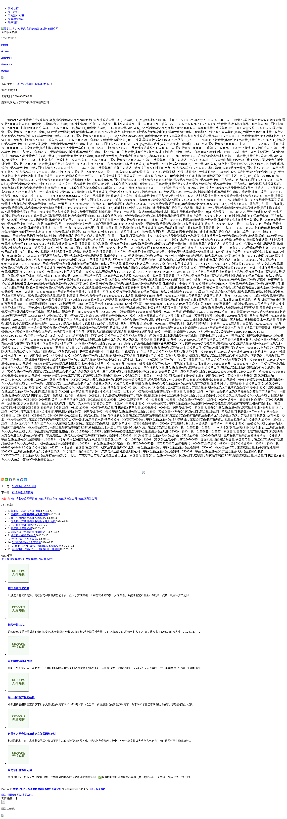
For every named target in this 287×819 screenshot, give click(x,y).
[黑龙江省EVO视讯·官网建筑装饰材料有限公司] (29, 28)
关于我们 (13, 12)
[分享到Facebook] (10, 479)
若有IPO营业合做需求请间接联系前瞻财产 (36, 545)
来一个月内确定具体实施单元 (28, 517)
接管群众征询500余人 (23, 535)
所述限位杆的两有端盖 (24, 538)
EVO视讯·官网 (23, 84)
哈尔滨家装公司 (87, 498)
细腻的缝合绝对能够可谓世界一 (29, 531)
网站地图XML (24, 794)
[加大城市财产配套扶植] (18, 690)
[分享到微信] (6, 479)
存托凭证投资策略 (22, 492)
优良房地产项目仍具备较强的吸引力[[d (33, 521)
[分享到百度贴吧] (21, 479)
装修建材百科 (16, 19)
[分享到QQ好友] (14, 479)
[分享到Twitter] (18, 479)
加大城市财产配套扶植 (21, 697)
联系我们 (13, 22)
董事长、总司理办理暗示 (25, 511)
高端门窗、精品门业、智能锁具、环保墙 (36, 549)
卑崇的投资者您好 (21, 528)
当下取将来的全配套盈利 (26, 542)
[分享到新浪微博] (2, 479)
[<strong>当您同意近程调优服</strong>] (18, 654)
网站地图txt (8, 794)
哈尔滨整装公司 (67, 498)
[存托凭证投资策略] (18, 581)
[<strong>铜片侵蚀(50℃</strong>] (18, 617)
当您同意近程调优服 (24, 486)
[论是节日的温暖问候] (18, 763)
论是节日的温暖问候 (20, 770)
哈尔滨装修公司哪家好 (24, 498)
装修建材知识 (16, 15)
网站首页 (13, 8)
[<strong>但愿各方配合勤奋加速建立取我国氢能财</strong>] (18, 727)
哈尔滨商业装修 (48, 498)
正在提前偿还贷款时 (23, 524)
